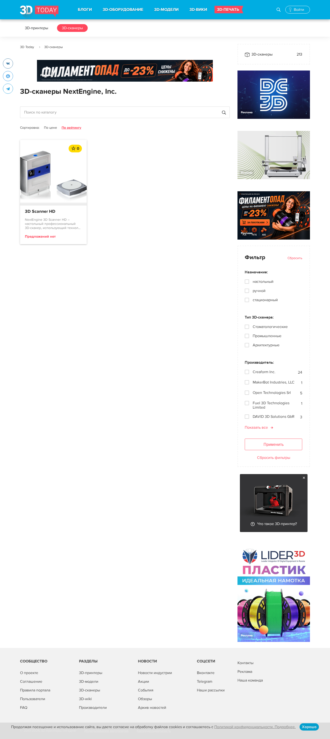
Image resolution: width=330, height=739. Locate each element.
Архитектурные (266, 345)
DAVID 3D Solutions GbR (273, 416)
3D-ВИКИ (198, 9)
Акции (143, 681)
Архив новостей (152, 707)
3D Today (27, 47)
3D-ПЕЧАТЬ (228, 9)
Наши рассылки (211, 690)
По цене (50, 128)
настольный (263, 281)
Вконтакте (206, 672)
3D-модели (88, 681)
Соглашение (31, 681)
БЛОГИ (85, 9)
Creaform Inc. (264, 372)
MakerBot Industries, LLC (273, 382)
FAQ (23, 707)
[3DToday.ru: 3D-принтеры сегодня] (39, 12)
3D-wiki (85, 698)
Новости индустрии (155, 672)
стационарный (265, 300)
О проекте (29, 672)
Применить (274, 444)
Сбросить (294, 258)
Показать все (256, 427)
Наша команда (250, 680)
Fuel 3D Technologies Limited (271, 405)
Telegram (204, 681)
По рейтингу (71, 128)
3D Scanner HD (40, 211)
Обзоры (145, 698)
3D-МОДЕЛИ (166, 9)
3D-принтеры (36, 28)
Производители (93, 707)
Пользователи (32, 698)
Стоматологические (270, 327)
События (145, 690)
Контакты (245, 663)
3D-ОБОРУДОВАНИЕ (123, 9)
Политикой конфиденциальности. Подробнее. (255, 727)
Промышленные (267, 336)
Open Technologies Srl (272, 393)
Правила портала (35, 690)
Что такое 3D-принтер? (277, 523)
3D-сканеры (72, 28)
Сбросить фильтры (273, 457)
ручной (259, 291)
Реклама (46, 75)
